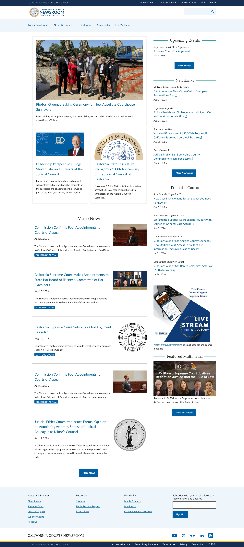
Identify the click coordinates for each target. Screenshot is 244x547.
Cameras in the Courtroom (138, 511)
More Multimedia (184, 413)
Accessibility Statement (146, 544)
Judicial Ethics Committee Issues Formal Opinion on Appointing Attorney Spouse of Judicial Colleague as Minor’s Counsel (70, 427)
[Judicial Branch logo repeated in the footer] (48, 544)
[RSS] (210, 535)
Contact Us (197, 544)
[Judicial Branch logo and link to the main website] (48, 3)
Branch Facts (82, 511)
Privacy (183, 544)
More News (89, 473)
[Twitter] (183, 535)
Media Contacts (132, 501)
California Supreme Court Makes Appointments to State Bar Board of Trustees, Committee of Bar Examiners (71, 280)
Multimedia (130, 506)
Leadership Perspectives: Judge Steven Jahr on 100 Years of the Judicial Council (59, 169)
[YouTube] (174, 535)
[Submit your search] (212, 12)
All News (32, 522)
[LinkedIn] (201, 535)
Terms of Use (169, 544)
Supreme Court (146, 2)
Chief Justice (34, 501)
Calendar (80, 501)
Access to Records (121, 544)
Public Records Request (88, 506)
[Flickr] (192, 535)
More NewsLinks (184, 173)
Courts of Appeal (167, 2)
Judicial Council (208, 2)
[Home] (75, 12)
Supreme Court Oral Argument (171, 51)
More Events (184, 66)
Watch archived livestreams (167, 345)
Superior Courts (188, 2)
